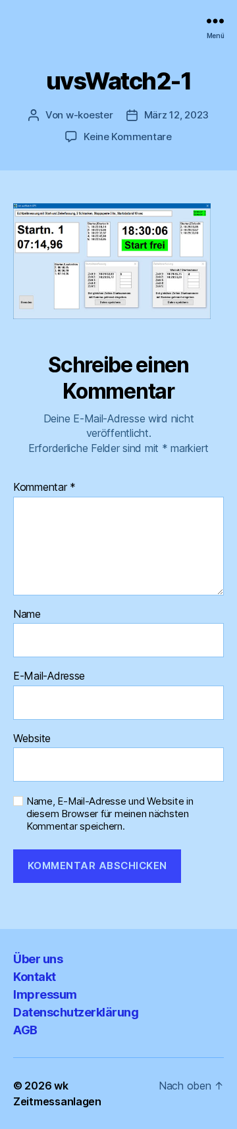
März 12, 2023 (176, 115)
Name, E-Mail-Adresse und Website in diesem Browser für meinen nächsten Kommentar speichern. (110, 813)
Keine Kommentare (128, 136)
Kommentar (44, 487)
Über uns (38, 959)
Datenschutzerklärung (75, 1012)
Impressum (45, 994)
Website (32, 739)
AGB (25, 1030)
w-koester (89, 115)
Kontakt (34, 977)
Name (27, 614)
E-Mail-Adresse (49, 676)
